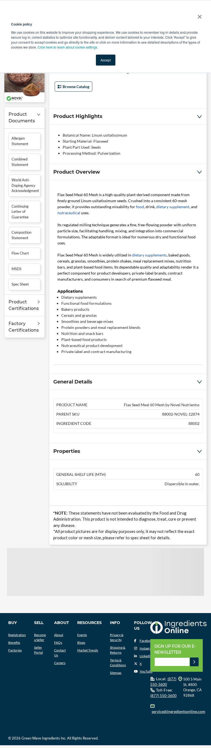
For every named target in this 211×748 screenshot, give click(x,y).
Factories (15, 650)
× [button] (198, 15)
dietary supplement (172, 206)
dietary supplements (149, 255)
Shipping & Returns (117, 649)
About (58, 635)
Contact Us (60, 652)
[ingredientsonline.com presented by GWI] (178, 627)
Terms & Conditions (118, 662)
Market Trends (87, 650)
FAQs (58, 642)
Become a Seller (40, 637)
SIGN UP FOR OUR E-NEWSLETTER (175, 649)
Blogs (81, 642)
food (140, 206)
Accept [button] (106, 60)
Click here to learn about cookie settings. (68, 47)
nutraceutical (68, 212)
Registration (17, 635)
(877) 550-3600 (163, 695)
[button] (24, 118)
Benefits (14, 642)
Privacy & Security (116, 637)
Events (82, 635)
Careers (59, 663)
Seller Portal (38, 649)
